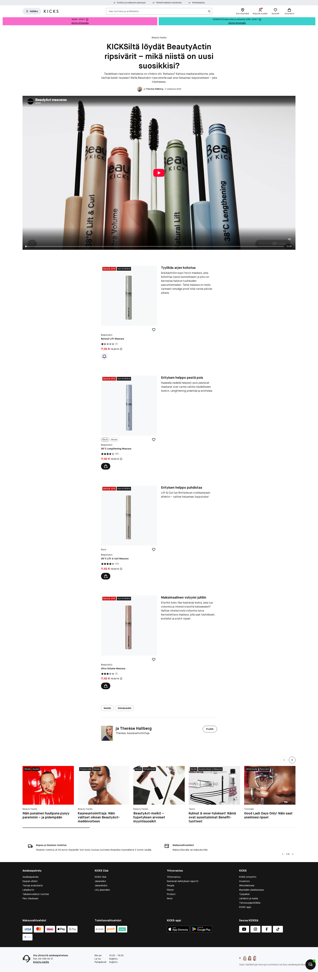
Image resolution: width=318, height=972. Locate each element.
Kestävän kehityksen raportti (182, 881)
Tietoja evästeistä (33, 885)
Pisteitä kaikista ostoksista (169, 2)
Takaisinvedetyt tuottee (36, 894)
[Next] (292, 760)
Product (171, 894)
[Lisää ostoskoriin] (105, 576)
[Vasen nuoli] (282, 854)
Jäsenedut (100, 881)
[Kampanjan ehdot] (121, 349)
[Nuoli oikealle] (292, 854)
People (170, 885)
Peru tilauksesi (30, 898)
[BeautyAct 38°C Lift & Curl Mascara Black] (129, 532)
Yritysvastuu (174, 876)
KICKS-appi (245, 907)
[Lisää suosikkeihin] (153, 329)
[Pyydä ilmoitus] (104, 356)
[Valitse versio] (105, 466)
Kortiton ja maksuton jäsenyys (131, 2)
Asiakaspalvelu (31, 876)
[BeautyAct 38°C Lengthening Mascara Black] (129, 423)
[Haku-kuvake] (209, 11)
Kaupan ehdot (30, 881)
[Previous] (284, 760)
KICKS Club (100, 876)
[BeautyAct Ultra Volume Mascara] (129, 642)
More (169, 898)
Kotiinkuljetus (198, 2)
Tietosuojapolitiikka (249, 902)
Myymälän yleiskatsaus (251, 889)
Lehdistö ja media (248, 898)
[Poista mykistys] (289, 239)
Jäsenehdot (101, 885)
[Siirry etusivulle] (51, 11)
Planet (170, 889)
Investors (244, 881)
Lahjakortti (28, 889)
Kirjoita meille (41, 962)
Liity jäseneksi (102, 889)
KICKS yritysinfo (247, 876)
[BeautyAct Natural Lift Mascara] (129, 313)
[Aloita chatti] (310, 964)
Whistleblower (247, 885)
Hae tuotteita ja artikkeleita (124, 11)
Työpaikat (244, 894)
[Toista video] (159, 173)
